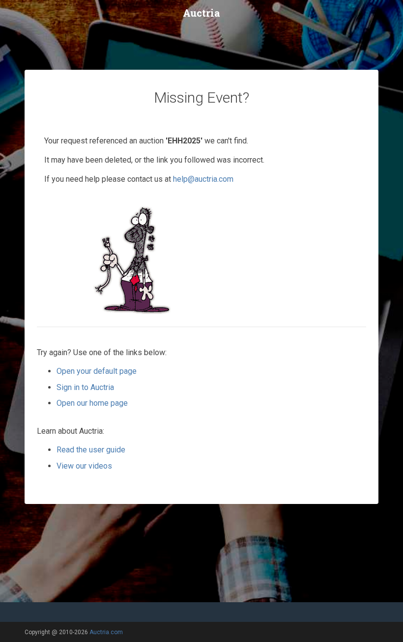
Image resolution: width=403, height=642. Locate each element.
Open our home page (92, 403)
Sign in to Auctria (85, 387)
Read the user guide (91, 449)
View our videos (84, 466)
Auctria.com (106, 632)
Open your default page (97, 371)
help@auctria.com (203, 179)
